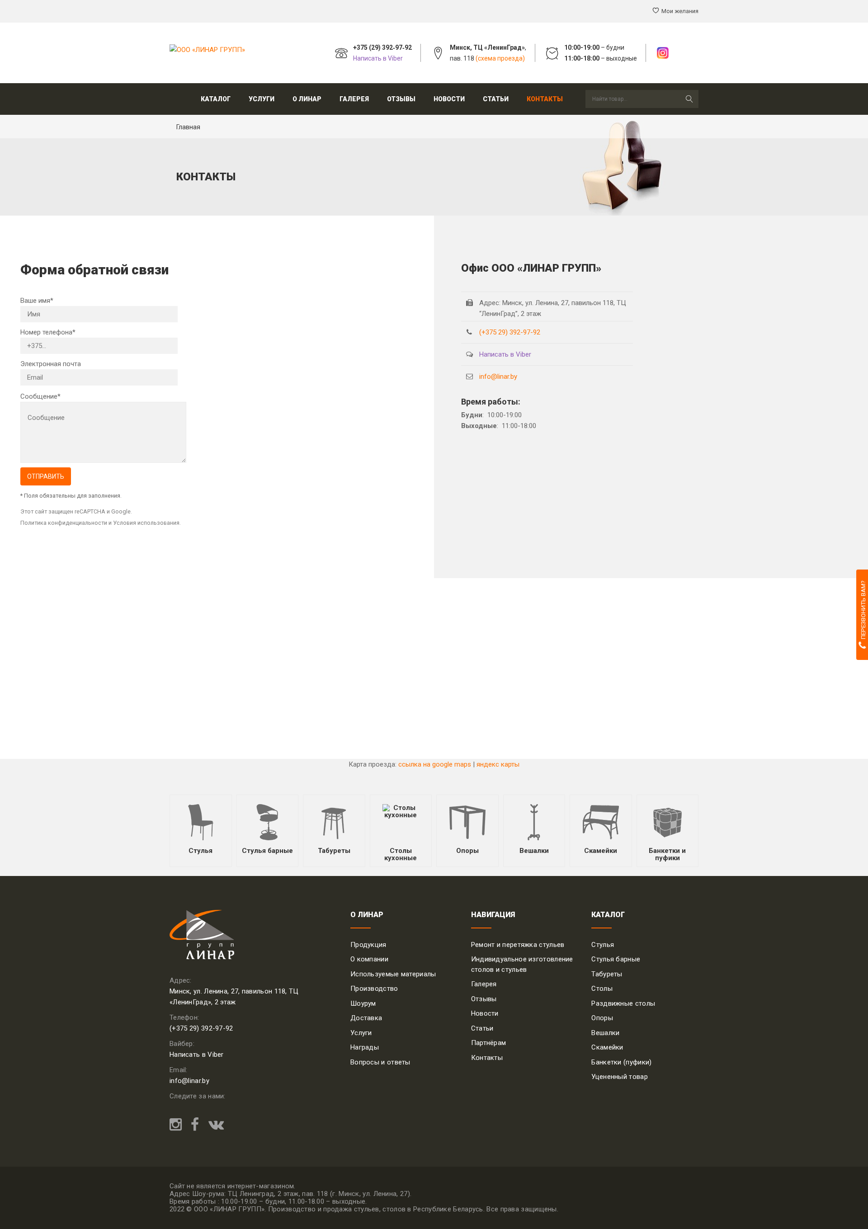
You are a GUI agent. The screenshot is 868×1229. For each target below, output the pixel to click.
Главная (188, 127)
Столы (602, 988)
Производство (374, 988)
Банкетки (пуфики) (621, 1062)
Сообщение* (40, 396)
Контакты (545, 99)
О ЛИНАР (306, 99)
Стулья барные (267, 851)
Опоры (467, 851)
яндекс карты (497, 764)
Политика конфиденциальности (63, 522)
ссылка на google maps (434, 764)
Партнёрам (488, 1043)
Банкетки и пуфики (667, 854)
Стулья (200, 851)
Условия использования (146, 522)
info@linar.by (498, 376)
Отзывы (401, 99)
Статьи (496, 99)
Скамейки (600, 851)
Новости (449, 99)
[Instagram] (178, 1125)
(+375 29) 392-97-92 (509, 332)
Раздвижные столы (623, 1003)
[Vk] (214, 1125)
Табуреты (334, 851)
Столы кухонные (400, 854)
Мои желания (679, 11)
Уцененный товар (619, 1077)
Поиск (689, 99)
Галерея (354, 99)
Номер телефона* (47, 332)
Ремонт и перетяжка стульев (518, 945)
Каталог (216, 99)
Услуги (361, 1033)
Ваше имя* (36, 301)
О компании (369, 959)
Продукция (368, 945)
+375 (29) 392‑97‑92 (382, 47)
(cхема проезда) (500, 58)
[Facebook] (194, 1125)
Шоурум (363, 1003)
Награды (364, 1047)
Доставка (366, 1018)
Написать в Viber (378, 58)
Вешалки (534, 851)
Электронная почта (50, 364)
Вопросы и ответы (380, 1062)
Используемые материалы (393, 974)
